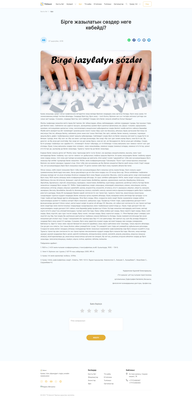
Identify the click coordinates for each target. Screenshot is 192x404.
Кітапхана (98, 4)
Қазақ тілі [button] (134, 4)
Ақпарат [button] (70, 4)
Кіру (147, 4)
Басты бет (60, 4)
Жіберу (96, 338)
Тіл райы (87, 4)
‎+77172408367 (134, 380)
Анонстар (92, 380)
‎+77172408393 (134, 383)
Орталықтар (119, 4)
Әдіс (80, 4)
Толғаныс (107, 4)
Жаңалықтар (93, 377)
